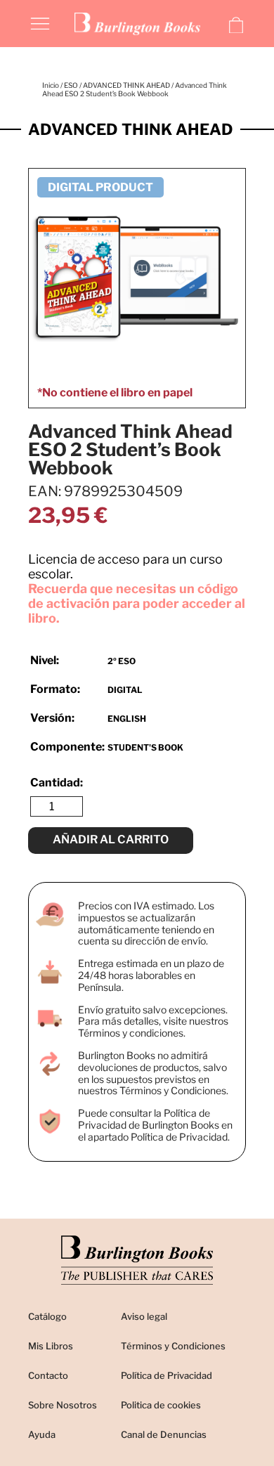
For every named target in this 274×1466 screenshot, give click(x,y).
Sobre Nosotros (62, 1404)
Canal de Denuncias (164, 1434)
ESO (71, 85)
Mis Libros (50, 1345)
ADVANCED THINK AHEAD (126, 85)
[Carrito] (236, 25)
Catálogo (47, 1316)
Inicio (50, 85)
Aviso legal (144, 1316)
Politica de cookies (161, 1404)
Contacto (48, 1375)
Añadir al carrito (111, 839)
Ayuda (42, 1434)
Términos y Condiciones (173, 1345)
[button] (40, 22)
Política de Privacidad (166, 1375)
